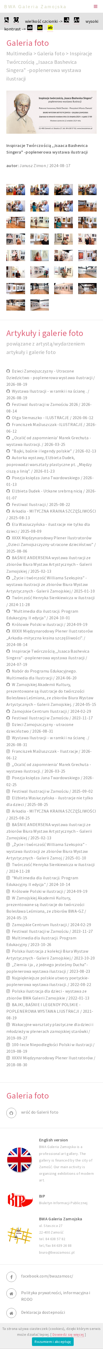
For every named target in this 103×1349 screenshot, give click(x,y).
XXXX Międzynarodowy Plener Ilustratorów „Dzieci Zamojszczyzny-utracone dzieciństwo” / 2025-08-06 (51, 544)
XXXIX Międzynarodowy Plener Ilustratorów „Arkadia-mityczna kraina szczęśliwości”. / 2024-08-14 (49, 637)
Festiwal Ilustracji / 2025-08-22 (40, 504)
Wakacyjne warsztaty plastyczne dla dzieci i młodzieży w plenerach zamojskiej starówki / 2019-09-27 (49, 1031)
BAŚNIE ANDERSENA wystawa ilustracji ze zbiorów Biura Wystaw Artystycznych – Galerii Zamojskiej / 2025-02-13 (49, 564)
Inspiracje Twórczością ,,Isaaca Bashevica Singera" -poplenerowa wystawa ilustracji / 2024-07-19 (47, 657)
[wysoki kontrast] (30, 29)
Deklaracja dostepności (43, 1312)
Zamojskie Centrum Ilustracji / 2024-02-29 (50, 711)
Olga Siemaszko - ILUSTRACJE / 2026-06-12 (51, 417)
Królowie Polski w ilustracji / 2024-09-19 (48, 624)
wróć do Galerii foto (39, 1112)
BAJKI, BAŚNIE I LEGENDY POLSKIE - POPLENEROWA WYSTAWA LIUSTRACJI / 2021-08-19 (49, 1011)
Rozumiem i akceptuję (53, 1341)
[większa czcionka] (76, 21)
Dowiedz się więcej (68, 1334)
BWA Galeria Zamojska (35, 7)
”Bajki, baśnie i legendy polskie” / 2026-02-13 (53, 451)
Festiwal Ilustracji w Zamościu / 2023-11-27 (51, 931)
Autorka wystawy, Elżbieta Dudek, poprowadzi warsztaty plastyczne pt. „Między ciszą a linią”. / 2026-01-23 (49, 464)
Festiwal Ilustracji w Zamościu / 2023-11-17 (51, 717)
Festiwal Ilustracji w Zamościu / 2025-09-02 (51, 791)
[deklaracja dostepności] (6, 21)
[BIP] (19, 1199)
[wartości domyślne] (16, 21)
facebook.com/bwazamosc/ (47, 1276)
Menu (95, 6)
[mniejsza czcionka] (66, 21)
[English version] (19, 1160)
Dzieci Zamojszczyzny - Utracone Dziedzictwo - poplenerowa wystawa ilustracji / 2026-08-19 (50, 377)
